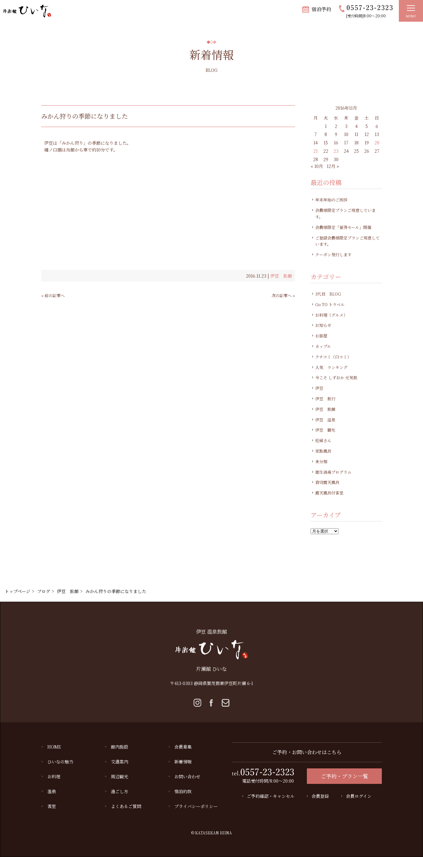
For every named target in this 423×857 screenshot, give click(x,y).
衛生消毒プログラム (333, 472)
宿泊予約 (321, 9)
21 (315, 151)
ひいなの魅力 (60, 761)
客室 (51, 806)
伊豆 (319, 388)
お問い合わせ (187, 776)
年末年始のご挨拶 (331, 200)
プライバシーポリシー (196, 806)
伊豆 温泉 (325, 420)
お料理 (53, 776)
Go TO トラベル (330, 304)
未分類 (321, 461)
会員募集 (183, 747)
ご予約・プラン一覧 (344, 776)
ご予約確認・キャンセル (270, 796)
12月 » (333, 166)
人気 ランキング (331, 367)
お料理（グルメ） (331, 315)
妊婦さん (323, 440)
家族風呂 (323, 451)
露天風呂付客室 (329, 493)
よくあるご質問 (126, 806)
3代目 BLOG (328, 294)
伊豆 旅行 (325, 399)
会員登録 (320, 796)
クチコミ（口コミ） (333, 357)
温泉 (51, 791)
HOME (54, 747)
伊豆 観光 (325, 430)
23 (336, 151)
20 (376, 142)
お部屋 (321, 336)
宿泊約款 (183, 791)
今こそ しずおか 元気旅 (336, 377)
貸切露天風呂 (327, 482)
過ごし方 (119, 791)
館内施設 (119, 747)
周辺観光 (119, 776)
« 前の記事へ (53, 295)
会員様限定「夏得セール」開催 (343, 227)
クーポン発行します (333, 254)
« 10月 (317, 166)
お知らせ (323, 325)
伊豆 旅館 (281, 276)
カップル (323, 346)
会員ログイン (359, 796)
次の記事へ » (283, 295)
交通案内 (119, 761)
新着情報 (183, 761)
